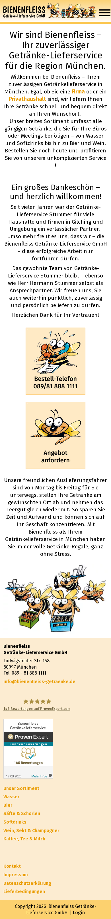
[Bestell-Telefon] (55, 361)
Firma (78, 91)
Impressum (15, 874)
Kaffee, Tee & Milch (24, 839)
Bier (7, 805)
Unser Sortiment (21, 788)
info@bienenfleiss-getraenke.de (39, 681)
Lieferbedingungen (24, 891)
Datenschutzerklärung (27, 883)
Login (79, 912)
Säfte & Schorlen (21, 813)
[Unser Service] (55, 435)
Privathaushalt (27, 99)
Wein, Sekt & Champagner (31, 830)
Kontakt (12, 866)
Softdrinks (14, 822)
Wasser (11, 796)
